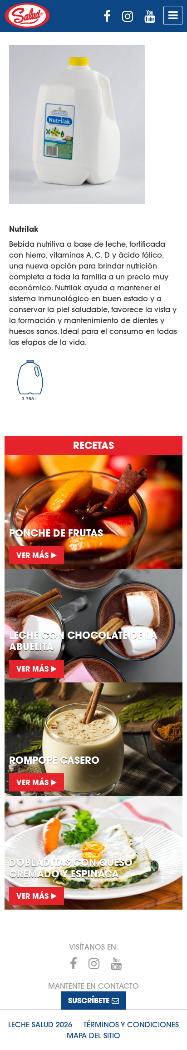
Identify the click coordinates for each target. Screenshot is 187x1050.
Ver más (33, 555)
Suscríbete (90, 1000)
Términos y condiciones (131, 1024)
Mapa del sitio (93, 1035)
